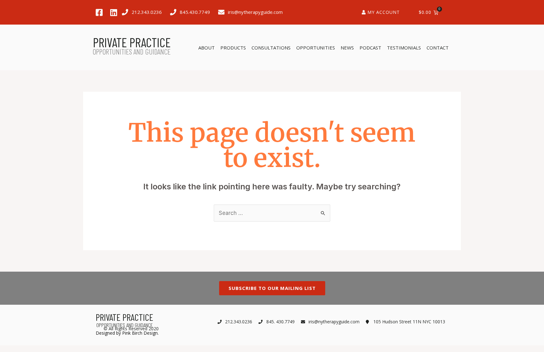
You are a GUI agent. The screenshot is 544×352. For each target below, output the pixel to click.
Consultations (271, 47)
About (206, 47)
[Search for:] (272, 213)
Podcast (370, 47)
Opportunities (315, 47)
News (347, 47)
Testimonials (404, 47)
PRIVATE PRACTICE (132, 42)
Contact (438, 47)
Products (233, 47)
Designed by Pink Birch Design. (127, 333)
